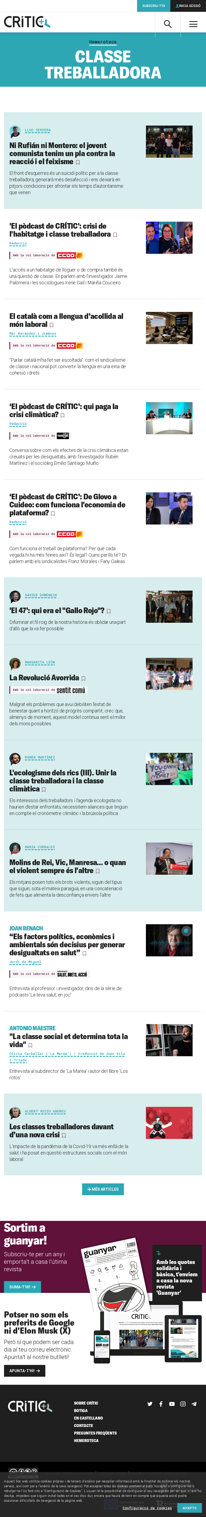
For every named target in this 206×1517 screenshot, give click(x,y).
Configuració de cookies (147, 1508)
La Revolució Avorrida (44, 677)
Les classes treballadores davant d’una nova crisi (61, 1130)
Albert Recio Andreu (45, 1111)
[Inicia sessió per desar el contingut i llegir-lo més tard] (77, 162)
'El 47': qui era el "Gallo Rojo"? (56, 610)
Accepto (190, 1508)
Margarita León (40, 662)
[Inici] (30, 1407)
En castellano (88, 1418)
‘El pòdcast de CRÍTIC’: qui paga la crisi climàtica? (63, 410)
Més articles (105, 1189)
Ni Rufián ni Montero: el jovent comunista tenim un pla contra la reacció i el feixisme (62, 153)
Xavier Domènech (41, 595)
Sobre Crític (86, 1403)
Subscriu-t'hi (153, 6)
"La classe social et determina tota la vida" (68, 1036)
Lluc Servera (38, 129)
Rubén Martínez (40, 757)
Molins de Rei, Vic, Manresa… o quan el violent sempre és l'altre (67, 866)
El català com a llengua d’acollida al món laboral (66, 320)
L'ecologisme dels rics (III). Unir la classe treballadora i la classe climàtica (62, 780)
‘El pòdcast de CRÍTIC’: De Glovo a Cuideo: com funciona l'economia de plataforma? (67, 504)
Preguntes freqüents (95, 1433)
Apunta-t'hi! (22, 1371)
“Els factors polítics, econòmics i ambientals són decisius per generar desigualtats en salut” (67, 940)
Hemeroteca (103, 42)
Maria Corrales (40, 846)
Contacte (83, 1425)
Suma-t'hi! (19, 1287)
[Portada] (27, 22)
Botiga (81, 1410)
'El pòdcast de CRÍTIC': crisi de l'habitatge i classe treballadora (60, 230)
